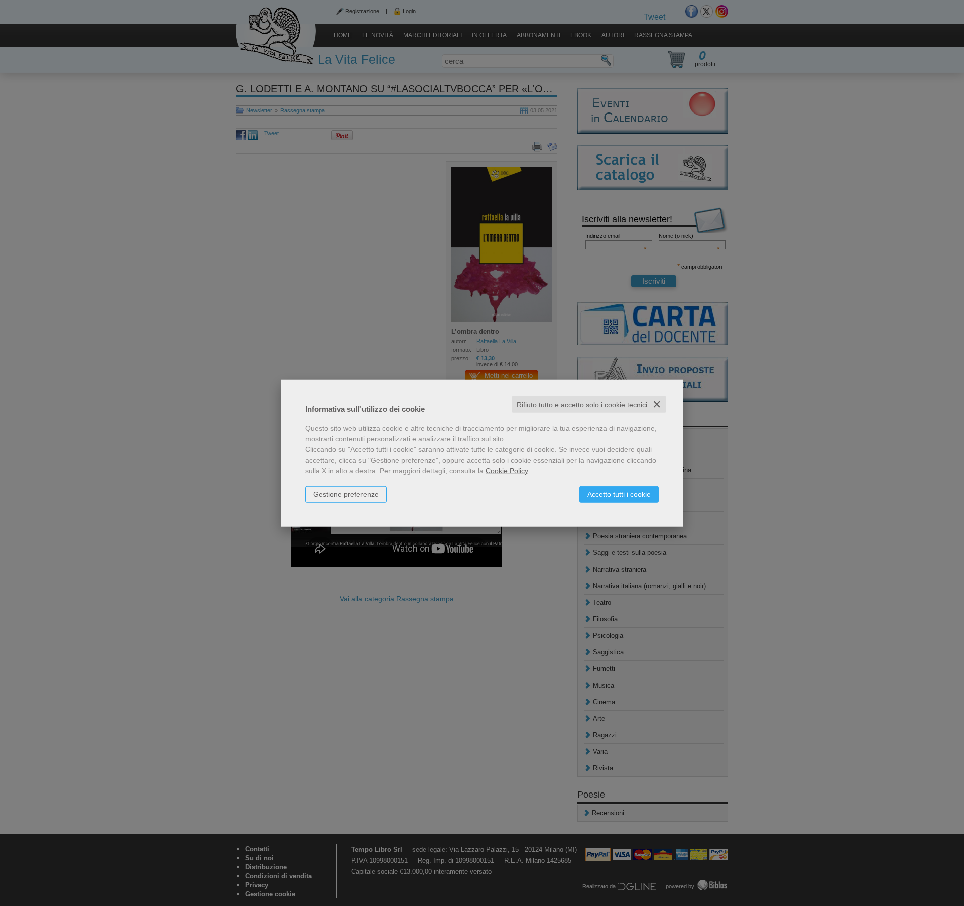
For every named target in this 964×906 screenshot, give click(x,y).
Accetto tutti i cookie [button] (619, 494)
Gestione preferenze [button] (346, 494)
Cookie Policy (507, 470)
